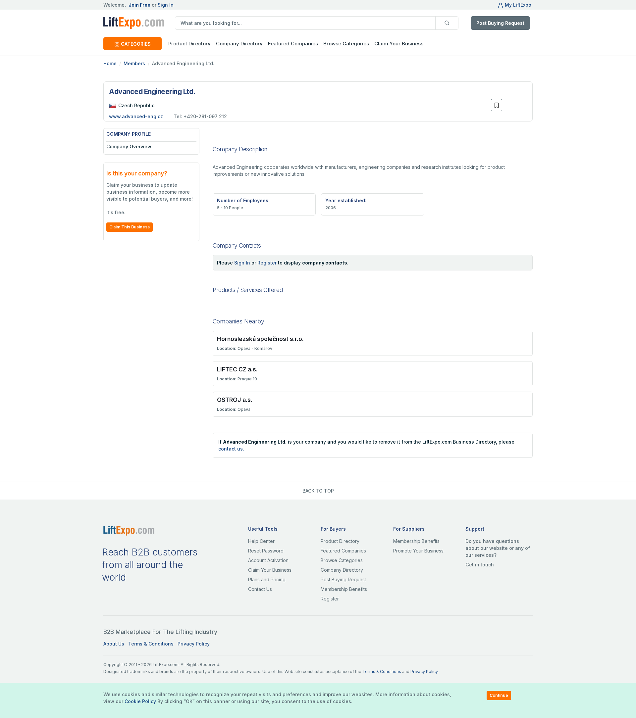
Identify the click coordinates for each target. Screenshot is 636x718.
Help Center (261, 541)
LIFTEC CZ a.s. (237, 369)
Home (110, 63)
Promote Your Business (418, 550)
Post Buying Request (500, 23)
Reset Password (266, 550)
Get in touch (479, 564)
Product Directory (340, 541)
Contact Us (260, 589)
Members (134, 63)
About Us (113, 643)
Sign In (166, 5)
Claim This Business (129, 226)
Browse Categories (346, 43)
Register (267, 262)
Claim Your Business (398, 43)
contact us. (231, 449)
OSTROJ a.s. (234, 399)
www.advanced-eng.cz (136, 116)
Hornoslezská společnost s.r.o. (260, 338)
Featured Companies (293, 43)
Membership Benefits (344, 589)
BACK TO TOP (318, 491)
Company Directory (239, 43)
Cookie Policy (140, 701)
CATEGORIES (136, 44)
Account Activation (268, 560)
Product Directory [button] (189, 43)
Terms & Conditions (151, 643)
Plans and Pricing (267, 579)
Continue (499, 695)
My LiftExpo (518, 5)
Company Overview (128, 146)
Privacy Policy (194, 643)
